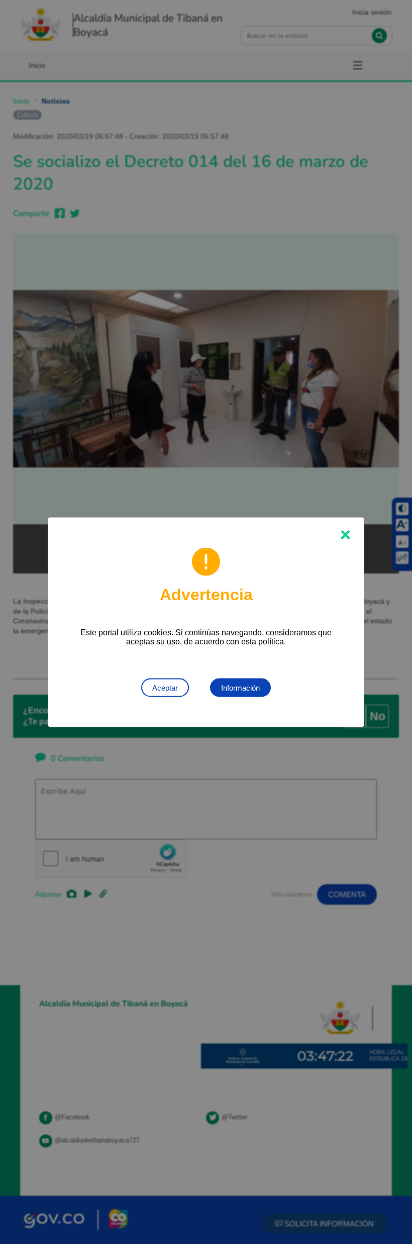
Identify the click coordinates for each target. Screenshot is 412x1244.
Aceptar (165, 687)
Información (240, 687)
